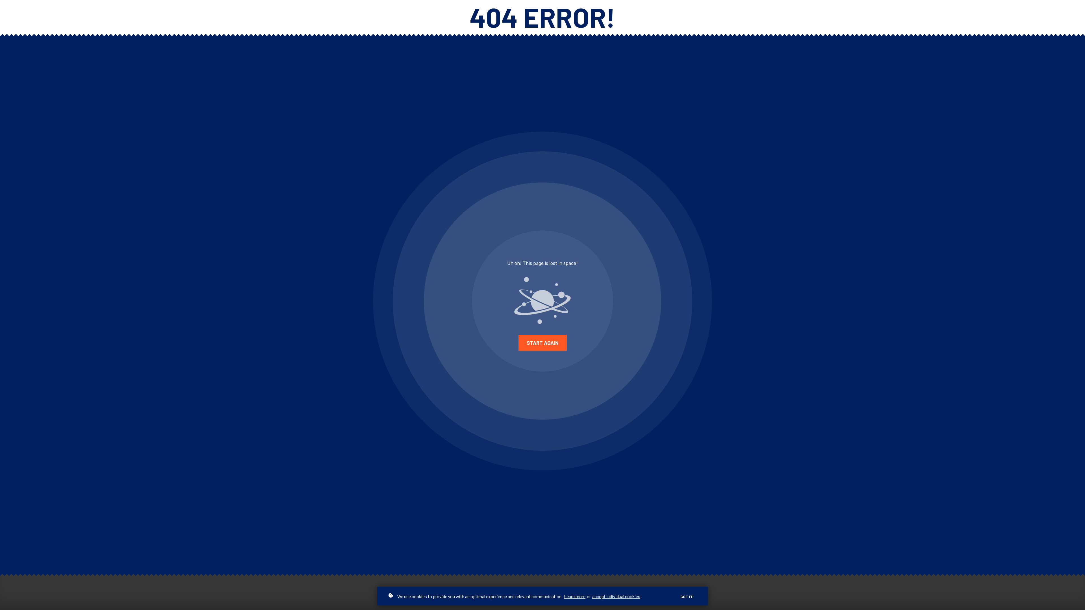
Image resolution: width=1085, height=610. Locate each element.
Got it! (687, 596)
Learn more (574, 596)
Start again (543, 343)
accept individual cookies (616, 596)
